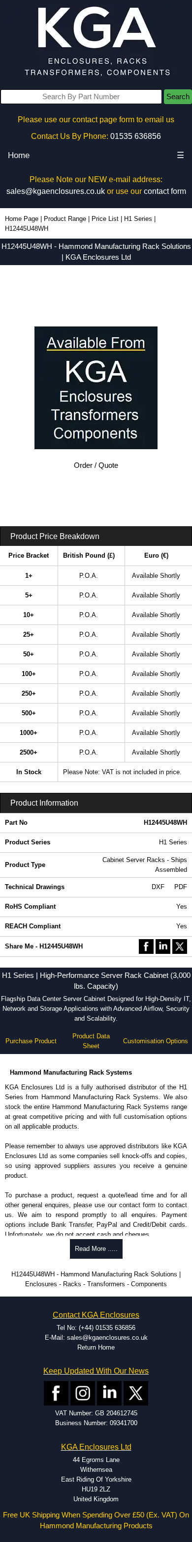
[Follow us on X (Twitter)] (136, 1393)
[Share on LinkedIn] (163, 945)
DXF (158, 887)
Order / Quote (96, 465)
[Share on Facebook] (146, 945)
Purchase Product (31, 1041)
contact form (165, 191)
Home (19, 155)
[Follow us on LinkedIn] (109, 1393)
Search (178, 97)
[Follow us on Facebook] (56, 1393)
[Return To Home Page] (96, 42)
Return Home (96, 1347)
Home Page (21, 218)
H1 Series (138, 218)
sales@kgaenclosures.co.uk (55, 191)
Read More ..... (96, 1248)
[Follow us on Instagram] (82, 1393)
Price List (105, 218)
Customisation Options (155, 1041)
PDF (180, 887)
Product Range (65, 218)
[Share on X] (179, 945)
